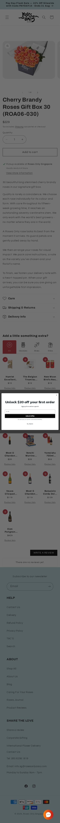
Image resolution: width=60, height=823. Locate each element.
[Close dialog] (56, 395)
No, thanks (30, 424)
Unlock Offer (30, 416)
